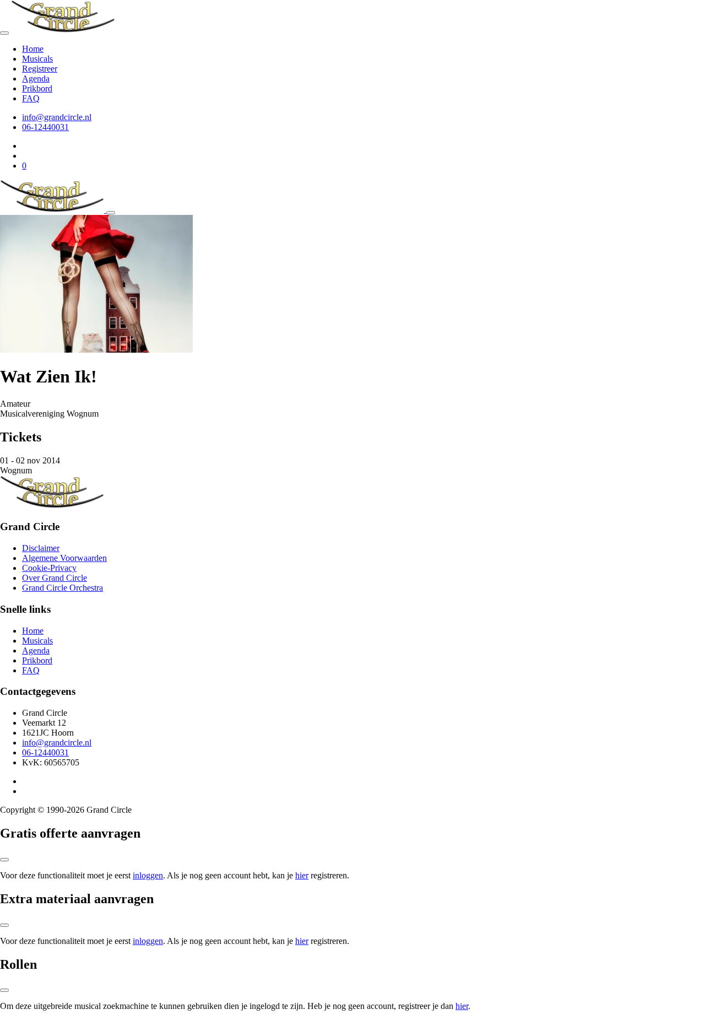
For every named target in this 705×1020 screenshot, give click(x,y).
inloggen (148, 875)
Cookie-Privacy (49, 568)
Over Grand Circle (54, 577)
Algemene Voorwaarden (64, 558)
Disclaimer (40, 548)
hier (301, 875)
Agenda (36, 78)
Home (33, 48)
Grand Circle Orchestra (62, 587)
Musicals (37, 58)
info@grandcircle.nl (56, 117)
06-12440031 (45, 127)
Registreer (39, 68)
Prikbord (37, 88)
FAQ (31, 98)
